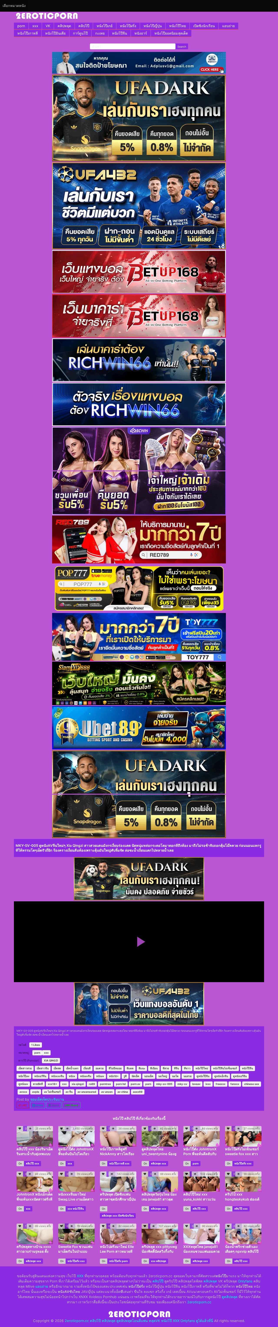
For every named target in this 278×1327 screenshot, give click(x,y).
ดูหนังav (23, 1084)
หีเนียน (154, 1068)
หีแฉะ (142, 1068)
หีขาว (187, 1068)
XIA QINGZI (51, 1060)
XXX (80, 1276)
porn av (135, 1084)
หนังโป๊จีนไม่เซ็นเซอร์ (225, 1068)
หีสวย (166, 1068)
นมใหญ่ (162, 1076)
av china (122, 1091)
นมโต (175, 1076)
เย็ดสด (57, 1068)
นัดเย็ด (135, 1076)
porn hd (121, 1084)
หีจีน (176, 1068)
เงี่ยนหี (87, 1068)
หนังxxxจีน (57, 1076)
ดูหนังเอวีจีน (240, 1076)
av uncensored (87, 1091)
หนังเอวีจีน (40, 1076)
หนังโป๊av (23, 1076)
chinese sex (251, 1084)
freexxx (220, 1084)
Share (39, 1105)
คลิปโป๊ (83, 26)
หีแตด (130, 1068)
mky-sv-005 (164, 1084)
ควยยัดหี (38, 1084)
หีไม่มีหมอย (115, 1068)
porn (21, 26)
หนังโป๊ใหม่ (201, 1068)
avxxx (23, 1091)
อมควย (100, 1068)
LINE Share (71, 1105)
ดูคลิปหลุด (229, 1297)
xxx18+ (52, 1084)
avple (35, 1091)
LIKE (24, 1105)
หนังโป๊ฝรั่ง (128, 26)
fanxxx (234, 1084)
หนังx (72, 1076)
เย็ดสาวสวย (25, 1068)
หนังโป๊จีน (119, 33)
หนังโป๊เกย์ (105, 26)
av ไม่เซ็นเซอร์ (52, 1091)
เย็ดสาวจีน (43, 1068)
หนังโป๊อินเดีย (55, 33)
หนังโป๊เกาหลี (27, 33)
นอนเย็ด (148, 1076)
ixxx (208, 1084)
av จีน (69, 1091)
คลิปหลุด (64, 26)
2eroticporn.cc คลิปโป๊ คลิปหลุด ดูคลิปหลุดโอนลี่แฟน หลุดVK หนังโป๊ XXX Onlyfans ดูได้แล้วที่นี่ (139, 1321)
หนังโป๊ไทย (177, 26)
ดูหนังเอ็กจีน (221, 1076)
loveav (196, 1084)
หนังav (100, 1076)
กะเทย (100, 33)
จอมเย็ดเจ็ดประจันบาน (47, 1099)
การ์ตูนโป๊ (80, 33)
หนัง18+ (114, 1076)
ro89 (92, 1084)
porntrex (105, 1084)
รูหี (125, 1076)
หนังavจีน (85, 1076)
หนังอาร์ (140, 33)
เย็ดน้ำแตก (72, 1068)
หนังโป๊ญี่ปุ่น (153, 26)
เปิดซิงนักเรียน (204, 26)
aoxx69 (137, 1091)
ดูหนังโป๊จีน (203, 1076)
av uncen (107, 1091)
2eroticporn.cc (199, 1302)
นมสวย (188, 1076)
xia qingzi (78, 1084)
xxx (35, 26)
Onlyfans (245, 1281)
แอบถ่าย (228, 26)
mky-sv (182, 1084)
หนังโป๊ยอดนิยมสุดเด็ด (171, 33)
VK (48, 26)
